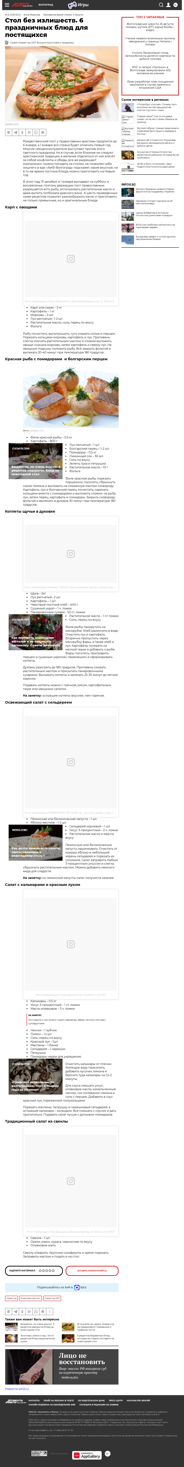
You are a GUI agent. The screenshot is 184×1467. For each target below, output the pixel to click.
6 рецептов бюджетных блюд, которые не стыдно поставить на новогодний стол (95, 1338)
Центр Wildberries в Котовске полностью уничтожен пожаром (154, 214)
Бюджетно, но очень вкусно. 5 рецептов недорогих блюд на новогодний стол (37, 1327)
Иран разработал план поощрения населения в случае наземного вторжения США (150, 84)
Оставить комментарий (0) (92, 1271)
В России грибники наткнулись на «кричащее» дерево (155, 226)
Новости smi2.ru (17, 1389)
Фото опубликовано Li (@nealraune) (57, 994)
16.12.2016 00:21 (13, 14)
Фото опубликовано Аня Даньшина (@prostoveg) (55, 1231)
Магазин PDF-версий (138, 1400)
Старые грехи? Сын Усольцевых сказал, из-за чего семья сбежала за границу (157, 119)
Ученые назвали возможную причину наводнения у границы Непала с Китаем (150, 41)
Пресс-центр (116, 1400)
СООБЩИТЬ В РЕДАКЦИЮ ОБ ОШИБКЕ (99, 1405)
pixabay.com (12, 123)
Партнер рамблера (59, 1453)
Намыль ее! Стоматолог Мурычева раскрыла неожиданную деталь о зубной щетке (156, 143)
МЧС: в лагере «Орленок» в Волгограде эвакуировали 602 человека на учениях (150, 70)
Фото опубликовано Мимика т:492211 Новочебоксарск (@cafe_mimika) (66, 587)
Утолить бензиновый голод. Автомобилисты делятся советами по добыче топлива (150, 56)
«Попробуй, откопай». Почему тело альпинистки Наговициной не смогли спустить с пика (157, 107)
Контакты (34, 1400)
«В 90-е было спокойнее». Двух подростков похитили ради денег (156, 165)
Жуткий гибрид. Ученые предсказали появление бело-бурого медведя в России (158, 131)
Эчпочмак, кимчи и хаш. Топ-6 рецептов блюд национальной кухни (37, 1338)
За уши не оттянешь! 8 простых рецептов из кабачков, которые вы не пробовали (158, 155)
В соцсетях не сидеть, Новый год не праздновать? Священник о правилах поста (95, 1327)
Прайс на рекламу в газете (59, 1400)
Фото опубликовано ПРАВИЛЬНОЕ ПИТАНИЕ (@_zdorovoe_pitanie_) (65, 812)
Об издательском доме (91, 1400)
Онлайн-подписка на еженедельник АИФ (52, 1405)
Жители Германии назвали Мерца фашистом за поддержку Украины (155, 190)
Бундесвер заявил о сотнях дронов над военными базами (155, 237)
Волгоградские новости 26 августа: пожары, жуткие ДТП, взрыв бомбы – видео (150, 27)
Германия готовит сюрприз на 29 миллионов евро (154, 202)
